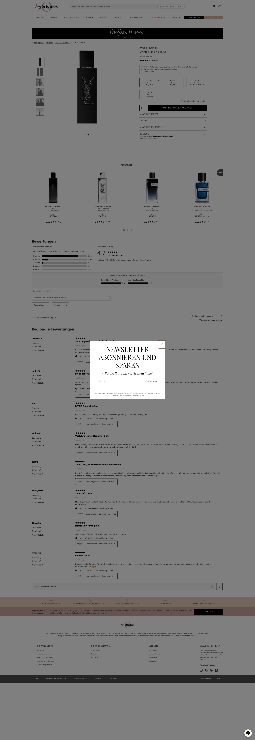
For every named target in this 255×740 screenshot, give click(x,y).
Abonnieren (152, 381)
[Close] (162, 344)
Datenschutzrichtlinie (139, 394)
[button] (248, 733)
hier (143, 396)
